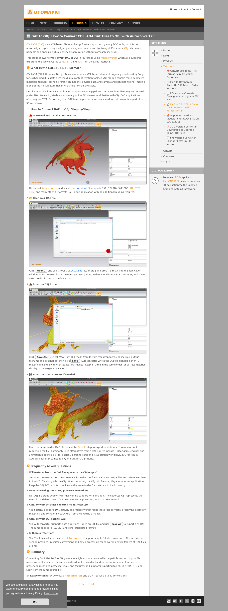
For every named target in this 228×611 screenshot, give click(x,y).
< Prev (80, 584)
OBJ (126, 48)
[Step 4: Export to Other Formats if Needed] (88, 411)
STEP (137, 188)
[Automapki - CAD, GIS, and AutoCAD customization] (43, 12)
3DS (79, 61)
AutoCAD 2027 (171, 181)
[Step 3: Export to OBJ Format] (88, 321)
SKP (69, 61)
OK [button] (35, 601)
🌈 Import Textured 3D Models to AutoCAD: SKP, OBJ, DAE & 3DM (183, 118)
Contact (196, 9)
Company (116, 23)
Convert (98, 23)
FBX (64, 61)
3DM (32, 192)
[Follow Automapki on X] (187, 601)
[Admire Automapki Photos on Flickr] (199, 601)
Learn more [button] (51, 593)
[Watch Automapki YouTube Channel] (169, 601)
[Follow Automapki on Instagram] (193, 601)
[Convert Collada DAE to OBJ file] (88, 152)
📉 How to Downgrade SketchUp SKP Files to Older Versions (182, 85)
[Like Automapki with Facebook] (181, 601)
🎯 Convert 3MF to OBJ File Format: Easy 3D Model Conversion (182, 74)
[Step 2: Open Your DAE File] (88, 234)
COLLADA (74, 270)
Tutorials (79, 23)
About (184, 9)
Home (173, 9)
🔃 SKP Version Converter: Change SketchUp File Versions (181, 141)
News (43, 23)
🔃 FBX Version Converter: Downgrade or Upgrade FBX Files (182, 96)
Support (134, 23)
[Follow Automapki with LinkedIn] (175, 601)
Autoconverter (109, 57)
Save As (82, 447)
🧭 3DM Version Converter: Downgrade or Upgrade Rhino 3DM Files (182, 129)
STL (132, 188)
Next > (92, 584)
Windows (82, 188)
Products (60, 23)
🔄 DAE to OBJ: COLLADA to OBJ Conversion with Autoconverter (182, 107)
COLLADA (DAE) (35, 44)
